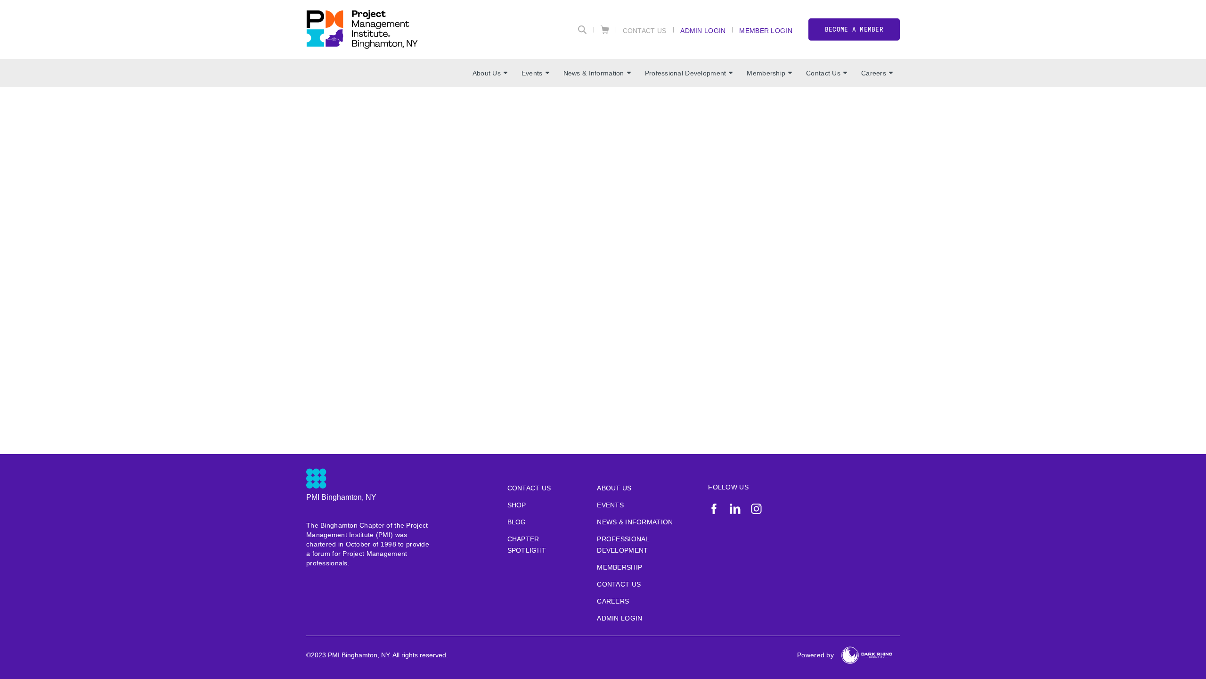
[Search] (582, 30)
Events (532, 73)
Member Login (765, 30)
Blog (516, 522)
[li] (735, 509)
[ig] (756, 509)
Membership (766, 73)
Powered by (815, 655)
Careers (873, 73)
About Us (487, 73)
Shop (516, 505)
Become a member (854, 29)
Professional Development (685, 73)
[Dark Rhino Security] (866, 655)
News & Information (593, 73)
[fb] (714, 509)
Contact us (529, 488)
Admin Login (702, 30)
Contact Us (645, 30)
